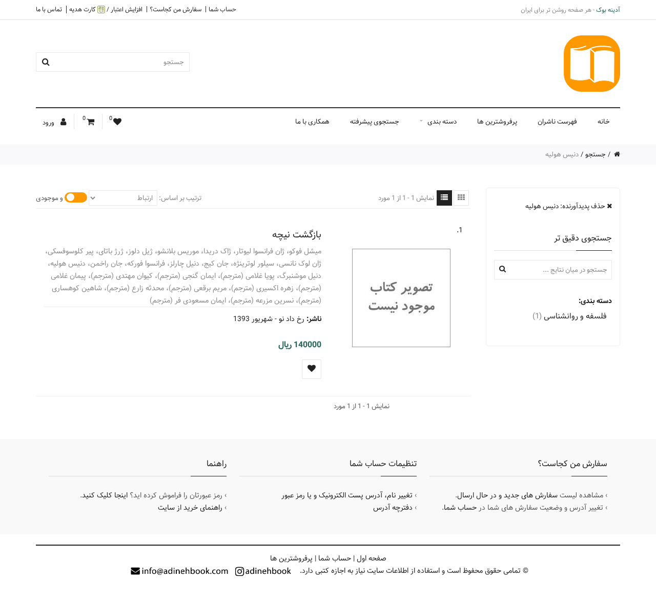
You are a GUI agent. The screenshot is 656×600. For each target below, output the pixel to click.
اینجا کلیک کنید (105, 495)
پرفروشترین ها (497, 121)
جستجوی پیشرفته (374, 121)
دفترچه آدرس (393, 508)
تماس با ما (49, 9)
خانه (604, 121)
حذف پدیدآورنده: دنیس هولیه (566, 206)
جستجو (595, 154)
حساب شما (222, 9)
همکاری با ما (312, 121)
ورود (49, 122)
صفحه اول (371, 558)
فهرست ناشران (557, 121)
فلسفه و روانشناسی (569, 316)
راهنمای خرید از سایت (190, 508)
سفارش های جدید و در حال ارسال (507, 495)
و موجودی (49, 198)
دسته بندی (442, 121)
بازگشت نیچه (296, 235)
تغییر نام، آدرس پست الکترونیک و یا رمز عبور (347, 495)
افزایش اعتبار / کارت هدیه (105, 9)
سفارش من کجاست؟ (175, 9)
